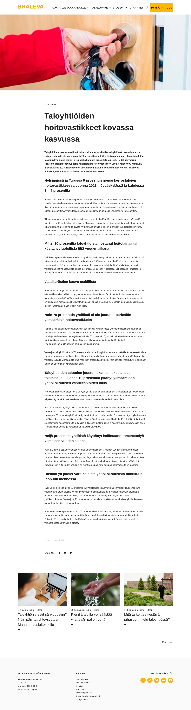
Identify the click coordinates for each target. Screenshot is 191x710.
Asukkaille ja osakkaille (68, 7)
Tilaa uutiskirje (83, 683)
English (79, 686)
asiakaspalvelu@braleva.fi (30, 679)
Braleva (118, 7)
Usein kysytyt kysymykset (88, 696)
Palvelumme (99, 7)
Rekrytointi (81, 689)
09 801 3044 (24, 683)
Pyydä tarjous (161, 7)
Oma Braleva (82, 679)
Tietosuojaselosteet (85, 693)
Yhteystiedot (82, 699)
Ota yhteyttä (138, 7)
